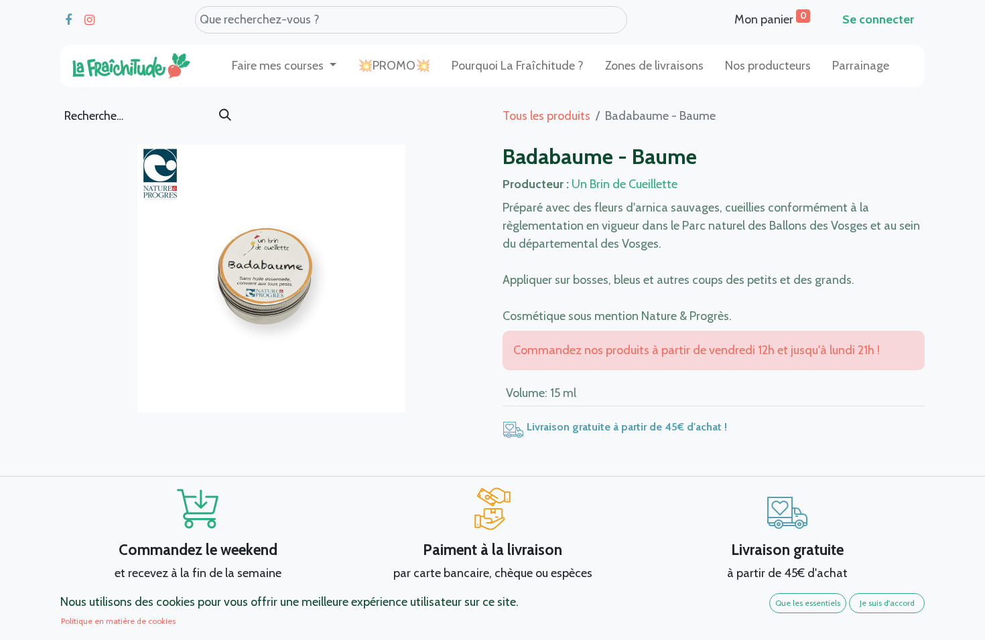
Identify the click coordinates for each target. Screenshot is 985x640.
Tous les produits (546, 115)
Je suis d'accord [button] (887, 603)
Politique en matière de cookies (118, 621)
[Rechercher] (225, 116)
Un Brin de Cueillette (624, 184)
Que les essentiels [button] (807, 603)
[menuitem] (394, 66)
